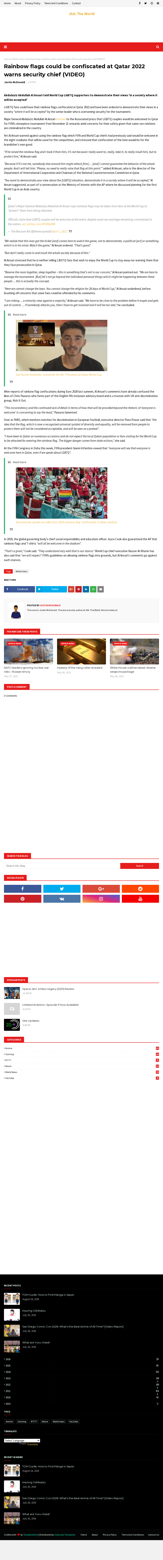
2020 (82, 1397)
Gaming (82, 1054)
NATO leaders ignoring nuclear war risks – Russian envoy (26, 669)
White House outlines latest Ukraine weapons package (133, 669)
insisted (61, 119)
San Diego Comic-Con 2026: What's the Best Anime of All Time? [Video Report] (72, 1326)
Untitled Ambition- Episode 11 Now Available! (50, 1004)
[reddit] (140, 889)
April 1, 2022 (59, 231)
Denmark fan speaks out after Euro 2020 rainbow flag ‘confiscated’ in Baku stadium (66, 522)
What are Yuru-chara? (36, 1342)
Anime (82, 1048)
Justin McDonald (14, 82)
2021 (82, 1391)
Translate (32, 1444)
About (18, 3)
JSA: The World (82, 13)
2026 (82, 1359)
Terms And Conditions (56, 3)
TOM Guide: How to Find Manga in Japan (48, 1294)
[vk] (62, 899)
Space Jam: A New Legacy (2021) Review (48, 988)
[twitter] (145, 3)
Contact (76, 3)
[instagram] (152, 3)
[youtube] (140, 899)
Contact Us (153, 1534)
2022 (82, 1384)
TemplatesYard (30, 1534)
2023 (82, 1378)
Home (7, 3)
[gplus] (101, 889)
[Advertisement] (81, 29)
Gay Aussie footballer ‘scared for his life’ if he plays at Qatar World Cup (59, 374)
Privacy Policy (32, 3)
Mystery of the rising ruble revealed (79, 667)
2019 (82, 1403)
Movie (82, 1066)
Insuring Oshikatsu (34, 1310)
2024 (82, 1372)
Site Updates (30, 1020)
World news (18, 58)
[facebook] (139, 3)
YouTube (81, 1078)
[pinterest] (157, 3)
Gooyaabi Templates (64, 1534)
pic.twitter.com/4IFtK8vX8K (38, 224)
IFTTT (81, 1060)
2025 (82, 1365)
